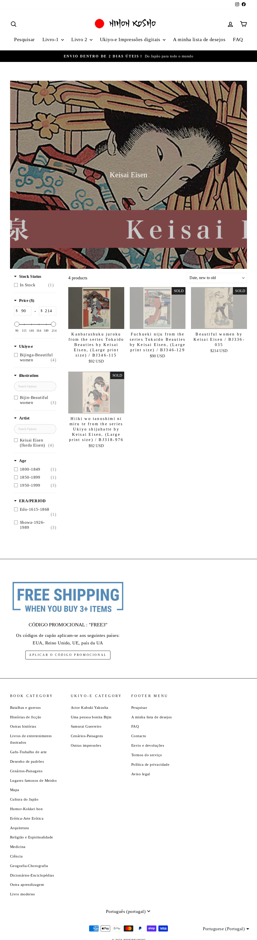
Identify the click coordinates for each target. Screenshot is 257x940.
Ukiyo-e (26, 346)
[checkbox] (34, 285)
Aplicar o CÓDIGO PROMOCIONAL (68, 655)
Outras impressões (86, 745)
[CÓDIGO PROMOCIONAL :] (68, 597)
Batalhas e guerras (25, 707)
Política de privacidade (150, 764)
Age (22, 461)
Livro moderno (22, 894)
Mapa (14, 790)
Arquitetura (19, 828)
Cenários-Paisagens (26, 771)
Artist (24, 418)
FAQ (238, 39)
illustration (29, 375)
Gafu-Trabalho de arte (28, 752)
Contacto (138, 736)
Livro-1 (51, 39)
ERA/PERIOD (32, 501)
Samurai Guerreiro (86, 726)
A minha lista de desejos (199, 39)
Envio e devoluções (147, 745)
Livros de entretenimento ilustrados (31, 739)
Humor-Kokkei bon (26, 809)
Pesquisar (24, 39)
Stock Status (30, 276)
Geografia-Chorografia (29, 866)
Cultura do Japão (24, 799)
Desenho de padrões (27, 761)
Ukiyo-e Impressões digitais (131, 39)
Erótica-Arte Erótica (26, 818)
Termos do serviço (146, 755)
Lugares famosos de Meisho (33, 780)
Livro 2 (80, 39)
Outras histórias (23, 726)
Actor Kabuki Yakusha (89, 707)
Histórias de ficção (25, 717)
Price (26, 300)
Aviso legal (140, 774)
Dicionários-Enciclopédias (32, 875)
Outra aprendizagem (27, 884)
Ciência (16, 856)
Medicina (18, 846)
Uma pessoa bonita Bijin (91, 717)
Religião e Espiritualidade (31, 837)
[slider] (16, 324)
